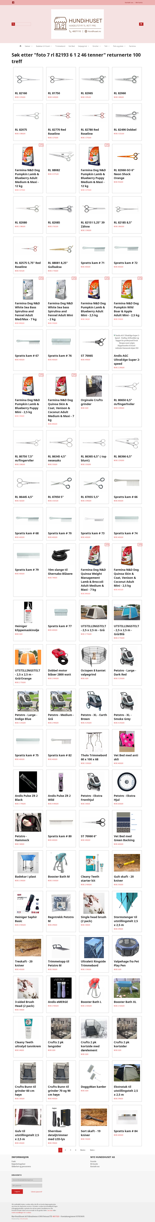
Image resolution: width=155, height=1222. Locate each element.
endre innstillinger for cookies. (21, 1212)
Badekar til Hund (43, 46)
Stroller (96, 46)
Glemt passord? (36, 1192)
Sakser (27, 46)
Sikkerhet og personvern (21, 1167)
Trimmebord (60, 46)
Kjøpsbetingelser (18, 1164)
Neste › (83, 1150)
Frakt (14, 1161)
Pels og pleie (118, 46)
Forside (93, 1161)
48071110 (56, 1216)
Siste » (92, 1150)
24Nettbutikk (24, 1219)
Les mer (50, 1210)
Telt (105, 46)
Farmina (132, 46)
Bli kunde (94, 1164)
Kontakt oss (95, 1167)
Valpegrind (82, 46)
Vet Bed (72, 46)
